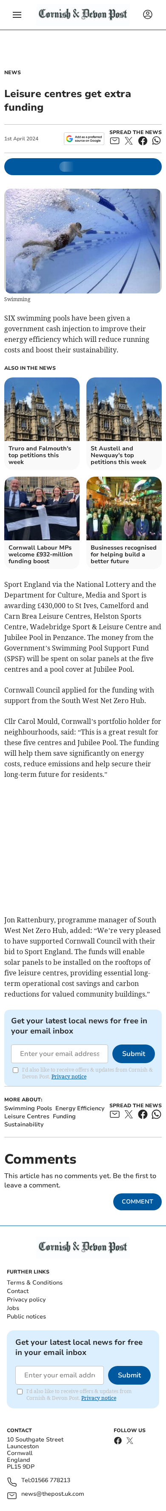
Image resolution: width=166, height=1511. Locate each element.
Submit (133, 1054)
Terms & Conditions (35, 1283)
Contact (18, 1291)
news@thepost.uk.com (52, 1494)
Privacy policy (26, 1300)
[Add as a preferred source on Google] (84, 138)
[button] (17, 15)
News (12, 72)
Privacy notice (69, 1076)
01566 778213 (50, 1480)
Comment (137, 1202)
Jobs (13, 1308)
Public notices (26, 1317)
